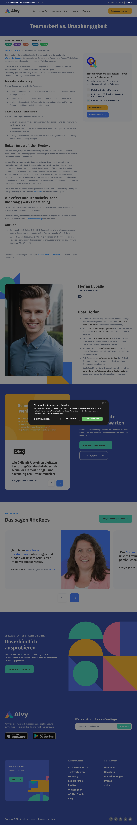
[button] (42, 419)
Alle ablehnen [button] (70, 419)
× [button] (105, 403)
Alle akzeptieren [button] (92, 419)
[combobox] (103, 403)
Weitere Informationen (56, 413)
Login (129, 3)
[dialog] (68, 412)
